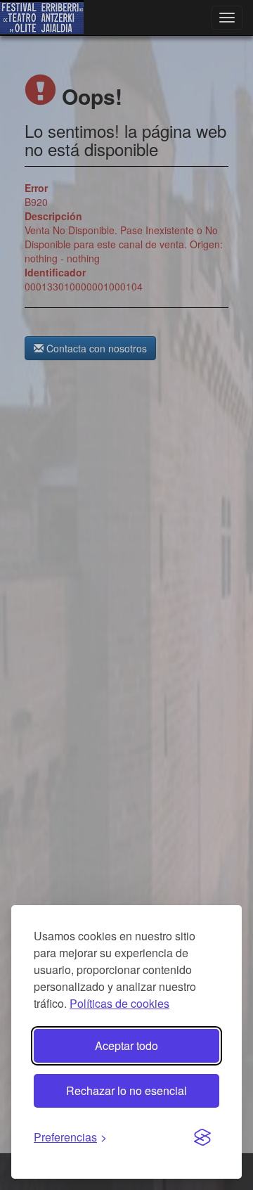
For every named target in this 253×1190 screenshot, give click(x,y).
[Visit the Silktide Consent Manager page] (202, 1138)
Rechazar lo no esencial (126, 1090)
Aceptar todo (126, 1045)
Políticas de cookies (119, 1003)
